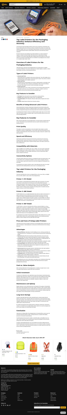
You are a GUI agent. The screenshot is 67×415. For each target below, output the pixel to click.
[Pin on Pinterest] (7, 39)
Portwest (3, 353)
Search (19, 398)
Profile (19, 394)
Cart (18, 397)
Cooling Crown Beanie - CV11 (20, 353)
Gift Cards (35, 397)
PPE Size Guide (53, 397)
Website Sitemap (53, 400)
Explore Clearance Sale (33, 363)
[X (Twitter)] (5, 405)
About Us (2, 394)
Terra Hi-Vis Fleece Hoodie (33, 356)
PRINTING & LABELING (31, 7)
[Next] (65, 350)
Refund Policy (3, 398)
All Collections (36, 394)
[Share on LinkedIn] (5, 39)
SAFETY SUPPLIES (9, 7)
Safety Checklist (53, 398)
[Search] (40, 4)
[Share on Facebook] (2, 39)
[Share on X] (3, 39)
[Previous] (1, 350)
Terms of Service (4, 397)
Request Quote (20, 400)
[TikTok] (9, 405)
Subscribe (63, 407)
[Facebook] (1, 405)
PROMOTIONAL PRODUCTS (43, 7)
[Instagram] (3, 405)
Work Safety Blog (53, 394)
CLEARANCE (52, 7)
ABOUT (58, 7)
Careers (2, 400)
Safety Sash (43, 356)
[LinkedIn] (7, 405)
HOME (2, 7)
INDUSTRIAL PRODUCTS (20, 7)
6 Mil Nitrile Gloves (58, 356)
